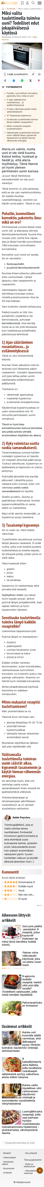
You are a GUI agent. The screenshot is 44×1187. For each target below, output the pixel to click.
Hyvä (21, 890)
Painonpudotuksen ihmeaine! (32, 1004)
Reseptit (7, 1153)
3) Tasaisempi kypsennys (19, 115)
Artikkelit (7, 1173)
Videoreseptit (9, 1157)
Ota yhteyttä (31, 1153)
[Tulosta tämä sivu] (39, 74)
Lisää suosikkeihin (17, 74)
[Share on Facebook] (5, 81)
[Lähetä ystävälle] (33, 74)
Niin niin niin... (26, 894)
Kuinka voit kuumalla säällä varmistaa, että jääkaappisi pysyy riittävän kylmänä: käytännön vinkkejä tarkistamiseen (21, 1041)
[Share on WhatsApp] (22, 81)
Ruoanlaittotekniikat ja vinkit (20, 1143)
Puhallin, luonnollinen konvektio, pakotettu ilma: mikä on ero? (22, 94)
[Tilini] (27, 3)
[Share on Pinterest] (38, 81)
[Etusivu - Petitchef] (3, 8)
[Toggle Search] (33, 3)
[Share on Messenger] (13, 81)
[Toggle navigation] (40, 3)
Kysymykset (8, 1168)
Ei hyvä (22, 898)
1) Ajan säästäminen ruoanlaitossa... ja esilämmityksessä (16, 102)
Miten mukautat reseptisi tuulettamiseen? (19, 127)
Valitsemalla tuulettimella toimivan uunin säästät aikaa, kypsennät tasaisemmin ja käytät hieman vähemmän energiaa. (23, 136)
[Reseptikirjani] (22, 3)
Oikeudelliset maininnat (30, 1172)
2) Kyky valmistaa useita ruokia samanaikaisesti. (21, 110)
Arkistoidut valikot (7, 1163)
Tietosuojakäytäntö (33, 1160)
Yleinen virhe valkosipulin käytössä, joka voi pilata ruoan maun (31, 958)
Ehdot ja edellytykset (29, 1165)
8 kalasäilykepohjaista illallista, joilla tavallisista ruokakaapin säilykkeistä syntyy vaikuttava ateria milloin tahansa (21, 1068)
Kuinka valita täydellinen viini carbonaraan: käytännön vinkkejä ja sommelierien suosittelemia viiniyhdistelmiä (21, 1094)
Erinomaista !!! (26, 882)
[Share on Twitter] (30, 81)
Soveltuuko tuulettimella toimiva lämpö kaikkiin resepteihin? (22, 120)
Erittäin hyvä (25, 886)
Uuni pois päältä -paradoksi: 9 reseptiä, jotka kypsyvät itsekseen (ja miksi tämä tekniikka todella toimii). (22, 935)
